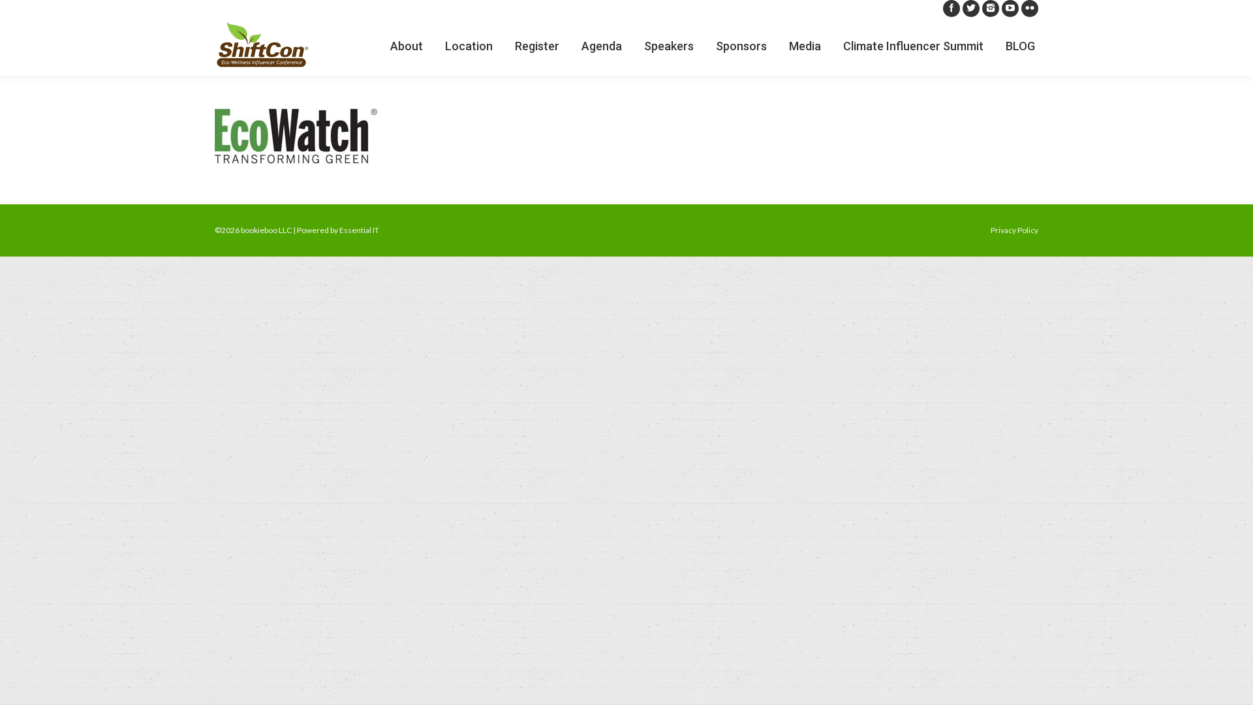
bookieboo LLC (266, 230)
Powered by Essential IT (338, 230)
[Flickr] (1029, 8)
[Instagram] (990, 8)
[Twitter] (971, 8)
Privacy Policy (1014, 230)
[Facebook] (951, 8)
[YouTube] (1010, 8)
